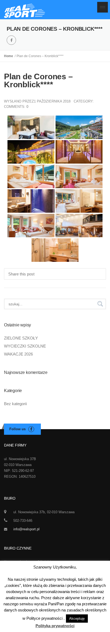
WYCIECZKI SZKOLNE (25, 346)
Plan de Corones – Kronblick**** (38, 80)
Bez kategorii (15, 403)
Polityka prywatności (55, 625)
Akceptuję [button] (77, 619)
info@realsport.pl (26, 529)
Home (9, 56)
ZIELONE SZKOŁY (21, 338)
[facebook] (11, 40)
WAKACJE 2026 (18, 354)
